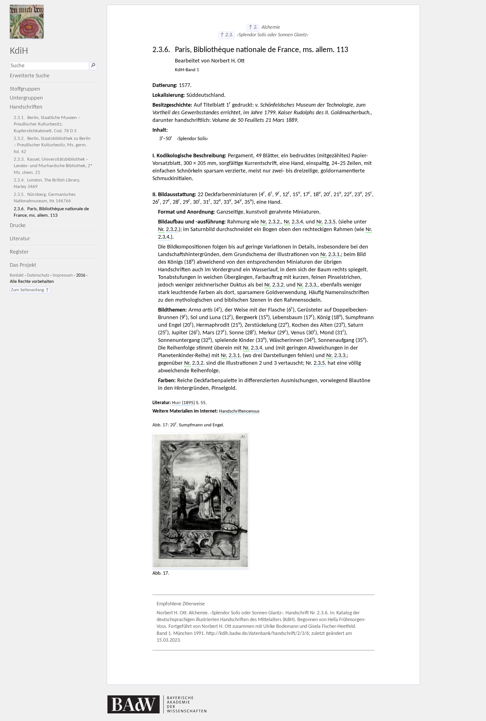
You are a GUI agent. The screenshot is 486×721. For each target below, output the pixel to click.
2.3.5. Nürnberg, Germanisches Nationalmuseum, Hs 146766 (45, 197)
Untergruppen (26, 98)
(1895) (183, 402)
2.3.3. (311, 285)
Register (19, 252)
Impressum (63, 275)
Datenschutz (38, 275)
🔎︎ (93, 66)
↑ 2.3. (226, 35)
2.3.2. (274, 222)
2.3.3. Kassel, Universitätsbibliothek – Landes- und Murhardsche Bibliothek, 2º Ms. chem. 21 (53, 166)
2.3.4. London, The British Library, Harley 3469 (47, 183)
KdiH (19, 51)
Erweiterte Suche (30, 76)
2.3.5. (330, 222)
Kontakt (17, 275)
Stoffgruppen (25, 89)
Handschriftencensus (239, 411)
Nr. (263, 222)
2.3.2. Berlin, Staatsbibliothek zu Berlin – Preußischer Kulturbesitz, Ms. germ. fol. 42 (52, 145)
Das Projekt (23, 265)
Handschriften (26, 107)
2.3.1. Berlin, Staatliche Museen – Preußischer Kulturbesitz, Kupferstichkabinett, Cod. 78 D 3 (47, 124)
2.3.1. (334, 255)
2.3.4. (298, 222)
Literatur (20, 239)
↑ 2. (253, 27)
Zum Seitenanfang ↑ (30, 290)
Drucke (18, 226)
